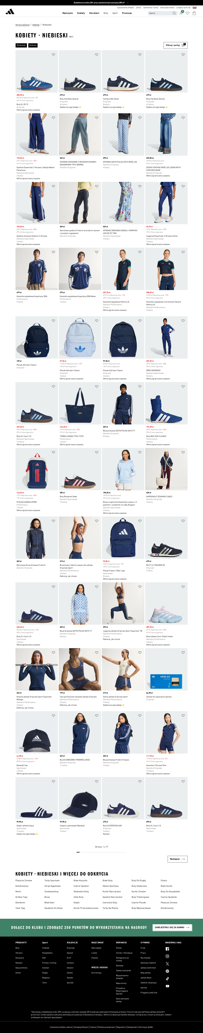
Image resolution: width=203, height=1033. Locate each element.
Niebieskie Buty (81, 892)
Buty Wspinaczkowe (141, 908)
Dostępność (132, 1027)
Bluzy (47, 897)
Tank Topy (20, 908)
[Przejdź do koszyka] (194, 13)
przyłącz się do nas (184, 8)
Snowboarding (51, 892)
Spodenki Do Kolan (53, 908)
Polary (164, 881)
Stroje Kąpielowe (52, 886)
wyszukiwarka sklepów (125, 8)
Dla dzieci (94, 13)
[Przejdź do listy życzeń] (187, 13)
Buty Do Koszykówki (170, 892)
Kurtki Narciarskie (112, 892)
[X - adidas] (176, 964)
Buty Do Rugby (139, 881)
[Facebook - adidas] (176, 949)
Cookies (93, 1027)
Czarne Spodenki (169, 897)
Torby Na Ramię (110, 908)
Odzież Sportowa (110, 886)
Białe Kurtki (166, 886)
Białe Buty (108, 881)
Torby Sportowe (52, 881)
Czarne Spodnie (81, 886)
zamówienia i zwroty (150, 8)
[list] (89, 45)
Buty (106, 13)
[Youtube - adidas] (176, 986)
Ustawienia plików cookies (61, 1027)
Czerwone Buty (110, 903)
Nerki (18, 892)
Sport (115, 13)
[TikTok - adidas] (176, 979)
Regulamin (121, 1027)
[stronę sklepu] (10, 12)
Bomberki (20, 903)
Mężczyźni (67, 13)
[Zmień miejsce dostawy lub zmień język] (194, 8)
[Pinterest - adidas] (176, 971)
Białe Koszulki (80, 881)
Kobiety (81, 13)
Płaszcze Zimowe (23, 881)
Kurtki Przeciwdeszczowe (86, 908)
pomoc (138, 8)
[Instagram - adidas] (176, 956)
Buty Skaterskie (139, 886)
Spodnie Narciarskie (112, 897)
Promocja (127, 13)
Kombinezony (21, 886)
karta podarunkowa (167, 8)
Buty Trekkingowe (140, 897)
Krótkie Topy (21, 897)
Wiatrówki (49, 903)
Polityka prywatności (106, 1027)
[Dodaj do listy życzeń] (53, 55)
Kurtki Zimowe (139, 892)
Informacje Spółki (145, 1027)
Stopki (77, 903)
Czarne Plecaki (139, 903)
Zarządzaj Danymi (80, 1027)
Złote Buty (78, 897)
